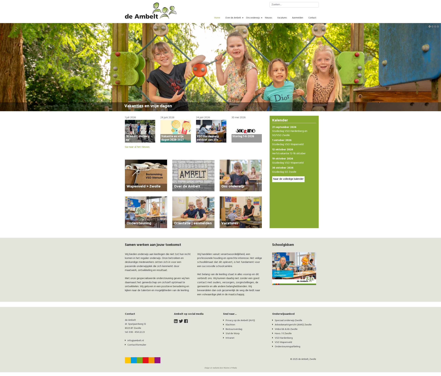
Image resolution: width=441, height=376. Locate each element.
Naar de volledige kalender (288, 179)
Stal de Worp (233, 334)
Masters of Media (230, 368)
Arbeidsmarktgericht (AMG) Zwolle (293, 325)
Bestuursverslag (234, 329)
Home (217, 18)
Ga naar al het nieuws (137, 147)
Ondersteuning (139, 223)
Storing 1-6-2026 (243, 136)
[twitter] (181, 321)
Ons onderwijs (253, 18)
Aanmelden (297, 18)
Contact (312, 18)
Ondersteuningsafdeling (287, 347)
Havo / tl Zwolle (283, 334)
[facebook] (186, 321)
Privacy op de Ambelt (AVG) (240, 320)
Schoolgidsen (137, 102)
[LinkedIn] (176, 321)
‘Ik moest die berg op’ (138, 138)
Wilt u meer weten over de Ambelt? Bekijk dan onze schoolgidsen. (162, 107)
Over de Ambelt (233, 18)
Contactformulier (136, 345)
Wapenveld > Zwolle (144, 186)
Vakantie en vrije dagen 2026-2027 (172, 138)
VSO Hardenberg (284, 338)
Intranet (230, 338)
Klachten (230, 325)
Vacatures (282, 18)
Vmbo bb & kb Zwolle (286, 329)
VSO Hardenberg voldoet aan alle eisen (208, 139)
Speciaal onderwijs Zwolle (288, 320)
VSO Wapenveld (283, 342)
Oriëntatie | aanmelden (193, 223)
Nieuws (268, 18)
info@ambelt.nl (135, 341)
